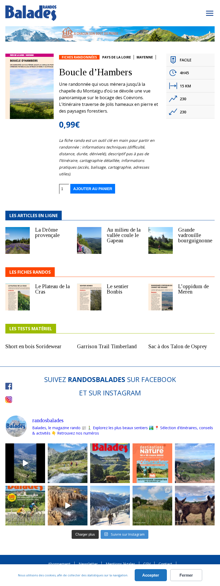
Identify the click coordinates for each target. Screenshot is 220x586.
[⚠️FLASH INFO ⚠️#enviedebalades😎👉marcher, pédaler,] (110, 505)
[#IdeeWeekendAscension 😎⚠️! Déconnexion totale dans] (67, 463)
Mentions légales (120, 563)
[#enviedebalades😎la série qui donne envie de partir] (25, 505)
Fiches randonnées (79, 57)
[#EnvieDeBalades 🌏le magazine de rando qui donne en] (152, 505)
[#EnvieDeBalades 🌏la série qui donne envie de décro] (195, 505)
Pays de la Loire (116, 57)
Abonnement (59, 563)
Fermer (186, 575)
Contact (165, 563)
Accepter (150, 575)
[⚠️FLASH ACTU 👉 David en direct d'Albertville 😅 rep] (25, 463)
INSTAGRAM (122, 392)
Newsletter (88, 563)
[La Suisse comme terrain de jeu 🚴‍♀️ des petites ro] (110, 463)
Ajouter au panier (92, 189)
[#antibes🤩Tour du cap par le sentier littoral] (67, 505)
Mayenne (145, 57)
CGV (147, 563)
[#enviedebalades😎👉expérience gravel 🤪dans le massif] (195, 463)
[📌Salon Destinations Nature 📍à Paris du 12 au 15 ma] (152, 463)
